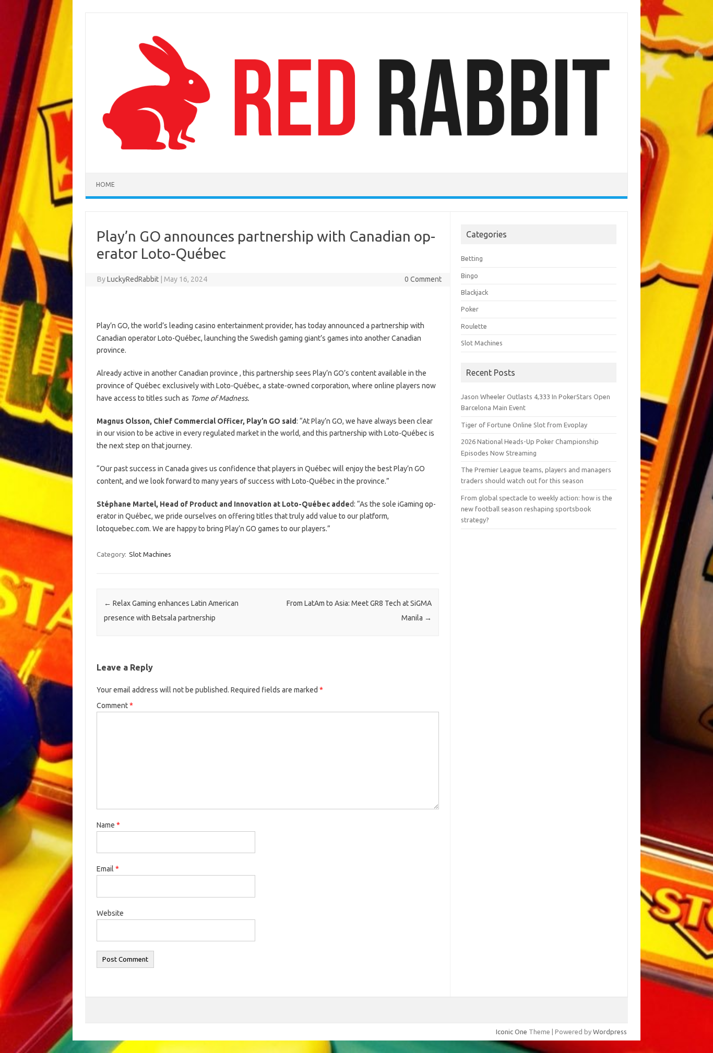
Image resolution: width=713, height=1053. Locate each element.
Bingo (469, 275)
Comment (115, 705)
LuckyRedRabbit (133, 279)
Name (108, 825)
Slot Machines (150, 554)
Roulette (474, 326)
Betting (472, 258)
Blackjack (474, 292)
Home (105, 184)
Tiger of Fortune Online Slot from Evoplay (524, 424)
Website (110, 913)
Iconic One (511, 1031)
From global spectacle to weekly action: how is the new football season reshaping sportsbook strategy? (536, 509)
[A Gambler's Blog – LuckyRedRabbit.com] (356, 155)
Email (108, 869)
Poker (470, 309)
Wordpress (610, 1031)
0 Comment (423, 279)
